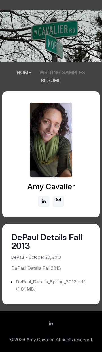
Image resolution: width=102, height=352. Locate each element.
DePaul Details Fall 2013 (36, 268)
